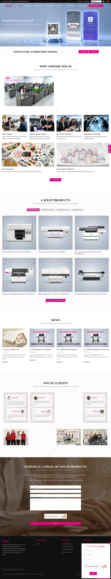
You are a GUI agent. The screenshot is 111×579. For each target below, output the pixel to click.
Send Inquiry (94, 51)
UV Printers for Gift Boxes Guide (10, 349)
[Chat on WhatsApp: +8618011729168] (109, 148)
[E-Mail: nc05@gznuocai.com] (109, 151)
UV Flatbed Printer (33, 209)
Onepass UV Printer (77, 209)
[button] (48, 44)
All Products (83, 51)
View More (56, 179)
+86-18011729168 (8, 1)
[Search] (106, 6)
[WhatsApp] (104, 1)
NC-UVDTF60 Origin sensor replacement (40, 349)
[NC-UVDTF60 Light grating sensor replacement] (96, 338)
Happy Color (9, 569)
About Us (80, 1)
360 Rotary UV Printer (67, 546)
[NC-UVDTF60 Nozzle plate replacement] (69, 338)
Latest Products (55, 200)
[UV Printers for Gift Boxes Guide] (14, 338)
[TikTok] (106, 1)
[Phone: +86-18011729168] (109, 146)
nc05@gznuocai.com (23, 1)
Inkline (15, 569)
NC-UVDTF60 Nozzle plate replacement (67, 349)
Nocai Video (21, 569)
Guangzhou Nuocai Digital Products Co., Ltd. (22, 574)
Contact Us (86, 1)
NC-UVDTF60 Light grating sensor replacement (96, 349)
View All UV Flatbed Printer (56, 300)
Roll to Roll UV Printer (63, 209)
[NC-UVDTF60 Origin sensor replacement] (41, 338)
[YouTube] (108, 1)
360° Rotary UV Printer (47, 209)
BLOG (37, 544)
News (55, 320)
